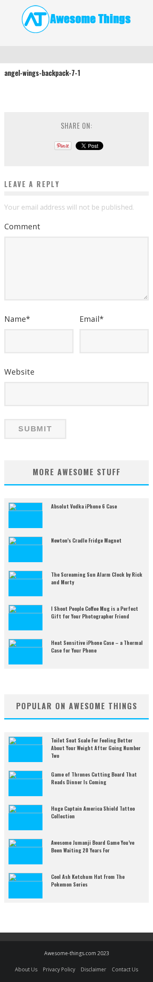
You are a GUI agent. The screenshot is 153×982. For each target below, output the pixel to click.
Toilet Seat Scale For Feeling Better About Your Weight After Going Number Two (96, 747)
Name (17, 319)
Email (91, 319)
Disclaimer (93, 969)
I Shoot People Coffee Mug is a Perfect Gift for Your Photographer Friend (94, 612)
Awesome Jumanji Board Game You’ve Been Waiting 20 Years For (92, 846)
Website (19, 372)
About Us (26, 969)
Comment (22, 226)
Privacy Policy (59, 969)
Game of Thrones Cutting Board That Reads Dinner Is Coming (94, 778)
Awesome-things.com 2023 (76, 953)
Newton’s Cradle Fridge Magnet (86, 540)
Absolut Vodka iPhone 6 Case (84, 506)
